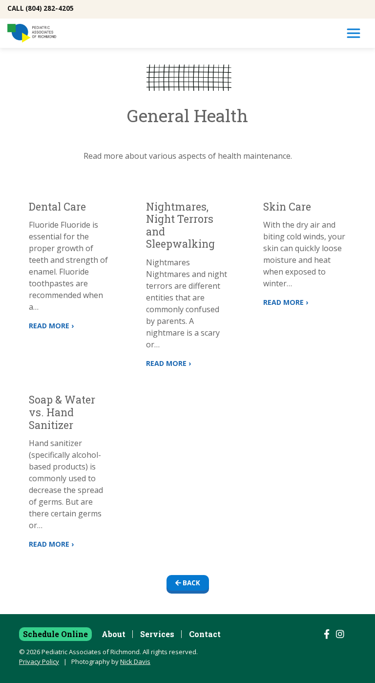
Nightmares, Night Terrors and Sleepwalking (180, 225)
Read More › (51, 325)
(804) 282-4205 (49, 8)
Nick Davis (135, 661)
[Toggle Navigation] (353, 33)
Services (157, 634)
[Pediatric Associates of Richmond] (31, 33)
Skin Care (287, 206)
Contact (205, 634)
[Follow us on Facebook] (327, 634)
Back (190, 582)
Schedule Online (55, 634)
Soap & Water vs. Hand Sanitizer (62, 412)
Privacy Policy (39, 661)
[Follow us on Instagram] (340, 634)
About (113, 634)
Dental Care (57, 206)
